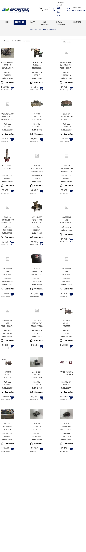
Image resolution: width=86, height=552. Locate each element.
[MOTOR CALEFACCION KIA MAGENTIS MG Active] (36, 155)
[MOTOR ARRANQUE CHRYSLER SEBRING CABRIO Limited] (36, 414)
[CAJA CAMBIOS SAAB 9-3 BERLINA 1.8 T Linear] (7, 53)
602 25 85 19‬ (78, 10)
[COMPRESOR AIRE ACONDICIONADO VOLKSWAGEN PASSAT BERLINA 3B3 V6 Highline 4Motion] (7, 310)
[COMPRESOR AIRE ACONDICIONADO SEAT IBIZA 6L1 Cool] (66, 259)
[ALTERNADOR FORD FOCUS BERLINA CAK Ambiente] (36, 207)
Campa (32, 22)
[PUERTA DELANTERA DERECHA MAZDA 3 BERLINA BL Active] (7, 414)
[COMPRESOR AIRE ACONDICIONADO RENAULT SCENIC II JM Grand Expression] (66, 207)
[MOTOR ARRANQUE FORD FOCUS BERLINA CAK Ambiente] (36, 104)
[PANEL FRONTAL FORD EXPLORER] (66, 362)
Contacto (77, 22)
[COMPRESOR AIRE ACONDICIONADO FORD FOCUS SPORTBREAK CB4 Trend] (7, 259)
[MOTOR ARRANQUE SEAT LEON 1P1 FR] (66, 414)
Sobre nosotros (45, 23)
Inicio (7, 22)
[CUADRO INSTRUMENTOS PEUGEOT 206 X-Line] (7, 207)
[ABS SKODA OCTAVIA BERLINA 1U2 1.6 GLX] (36, 362)
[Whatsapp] (68, 9)
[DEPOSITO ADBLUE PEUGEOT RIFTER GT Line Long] (66, 311)
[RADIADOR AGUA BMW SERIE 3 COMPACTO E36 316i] (7, 104)
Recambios (19, 22)
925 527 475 (58, 12)
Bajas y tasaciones (60, 23)
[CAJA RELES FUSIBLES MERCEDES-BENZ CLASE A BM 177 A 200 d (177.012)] (36, 52)
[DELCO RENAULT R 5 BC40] (7, 156)
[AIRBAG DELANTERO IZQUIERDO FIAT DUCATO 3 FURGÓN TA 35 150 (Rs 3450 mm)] (36, 259)
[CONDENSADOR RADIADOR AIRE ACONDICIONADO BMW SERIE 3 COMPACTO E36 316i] (66, 52)
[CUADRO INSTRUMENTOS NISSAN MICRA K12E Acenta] (66, 155)
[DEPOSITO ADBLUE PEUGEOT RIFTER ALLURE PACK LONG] (7, 362)
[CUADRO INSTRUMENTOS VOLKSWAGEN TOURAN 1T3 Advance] (66, 104)
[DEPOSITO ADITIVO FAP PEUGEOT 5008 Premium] (36, 310)
